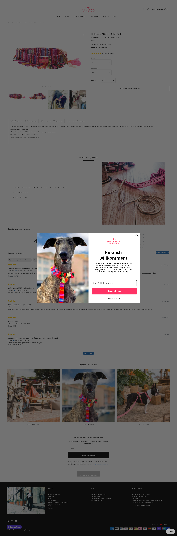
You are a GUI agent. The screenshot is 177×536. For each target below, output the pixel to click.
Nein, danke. (114, 298)
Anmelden (114, 291)
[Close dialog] (137, 235)
